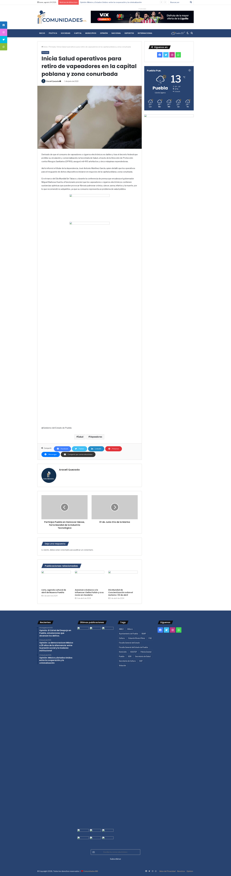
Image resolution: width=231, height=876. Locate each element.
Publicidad (142, 9)
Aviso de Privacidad (167, 871)
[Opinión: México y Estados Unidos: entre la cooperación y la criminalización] (107, 630)
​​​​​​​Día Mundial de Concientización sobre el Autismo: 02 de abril (120, 592)
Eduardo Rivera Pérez (136, 638)
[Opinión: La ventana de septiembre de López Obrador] (107, 832)
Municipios (90, 33)
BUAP (144, 634)
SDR (129, 656)
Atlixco (130, 629)
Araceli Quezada (52, 81)
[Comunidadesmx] (62, 17)
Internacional (145, 33)
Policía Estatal (146, 652)
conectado (64, 550)
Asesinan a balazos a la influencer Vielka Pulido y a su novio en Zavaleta (89, 592)
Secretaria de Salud (143, 656)
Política (53, 33)
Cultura (122, 638)
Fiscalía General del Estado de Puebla (133, 647)
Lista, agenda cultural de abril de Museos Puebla (53, 591)
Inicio (42, 33)
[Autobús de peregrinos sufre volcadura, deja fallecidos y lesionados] (107, 839)
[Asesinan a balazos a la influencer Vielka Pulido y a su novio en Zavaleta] (89, 579)
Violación (122, 666)
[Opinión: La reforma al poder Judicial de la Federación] (95, 839)
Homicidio (123, 652)
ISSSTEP (133, 652)
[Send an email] (60, 81)
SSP (141, 661)
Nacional (116, 33)
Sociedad (65, 33)
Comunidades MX (90, 871)
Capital (78, 33)
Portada (52, 47)
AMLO (121, 629)
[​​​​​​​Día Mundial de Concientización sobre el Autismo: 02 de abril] (123, 579)
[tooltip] (3, 25)
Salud (80, 437)
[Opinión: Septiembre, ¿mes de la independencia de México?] (95, 832)
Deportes (129, 33)
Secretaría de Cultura (127, 661)
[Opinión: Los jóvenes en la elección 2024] (83, 839)
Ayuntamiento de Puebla (128, 634)
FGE (150, 638)
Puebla (121, 656)
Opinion (190, 871)
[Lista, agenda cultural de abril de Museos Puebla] (56, 579)
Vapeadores (96, 437)
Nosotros (181, 871)
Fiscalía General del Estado (129, 643)
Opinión (104, 33)
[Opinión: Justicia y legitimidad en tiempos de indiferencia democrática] (83, 832)
